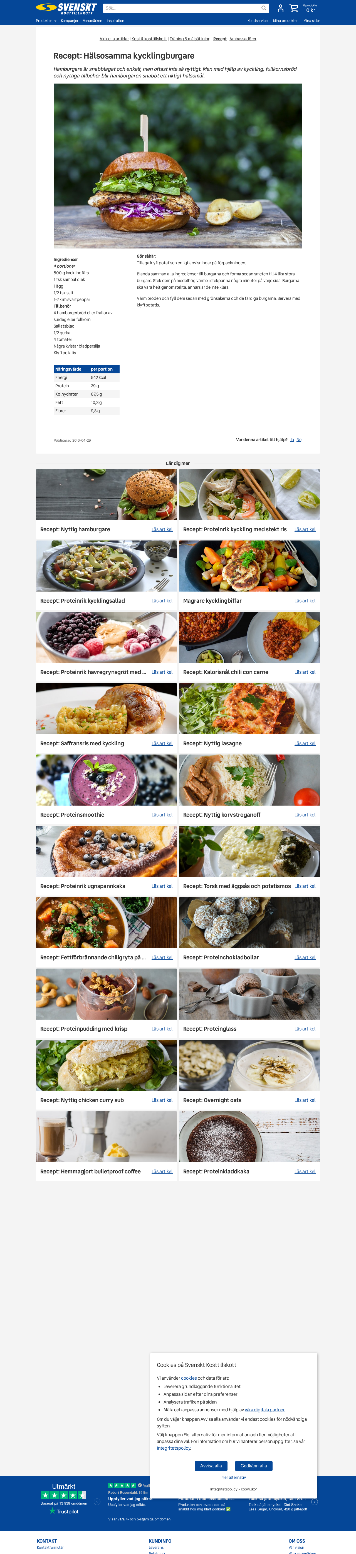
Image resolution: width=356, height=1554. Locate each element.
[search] (186, 8)
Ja (292, 440)
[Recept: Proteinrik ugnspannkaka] (106, 861)
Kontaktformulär (50, 1547)
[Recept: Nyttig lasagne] (249, 718)
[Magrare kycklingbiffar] (249, 575)
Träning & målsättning (190, 39)
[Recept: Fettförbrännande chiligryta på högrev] (106, 932)
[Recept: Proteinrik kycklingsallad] (106, 575)
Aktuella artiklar (114, 39)
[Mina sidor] (280, 8)
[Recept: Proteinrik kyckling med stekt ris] (249, 504)
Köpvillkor (249, 1489)
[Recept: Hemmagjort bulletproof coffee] (106, 1146)
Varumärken (92, 20)
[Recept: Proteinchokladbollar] (249, 932)
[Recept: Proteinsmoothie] (106, 789)
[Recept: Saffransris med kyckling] (106, 718)
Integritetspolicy (173, 1448)
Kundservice (258, 20)
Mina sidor (311, 20)
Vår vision (296, 1547)
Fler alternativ (233, 1477)
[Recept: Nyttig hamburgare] (106, 504)
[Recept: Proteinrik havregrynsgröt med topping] (106, 647)
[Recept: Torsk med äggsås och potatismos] (249, 861)
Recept (220, 39)
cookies (189, 1378)
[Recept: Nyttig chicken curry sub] (106, 1075)
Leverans (156, 1547)
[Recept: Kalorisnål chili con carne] (249, 647)
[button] (304, 8)
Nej (299, 440)
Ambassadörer (242, 39)
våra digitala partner (265, 1410)
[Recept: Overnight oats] (249, 1075)
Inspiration (115, 20)
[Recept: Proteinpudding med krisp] (106, 1003)
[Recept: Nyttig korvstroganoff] (249, 789)
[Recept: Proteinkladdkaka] (249, 1146)
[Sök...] (263, 8)
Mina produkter (285, 20)
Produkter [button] (44, 20)
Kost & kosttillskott (149, 39)
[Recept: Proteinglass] (249, 1003)
